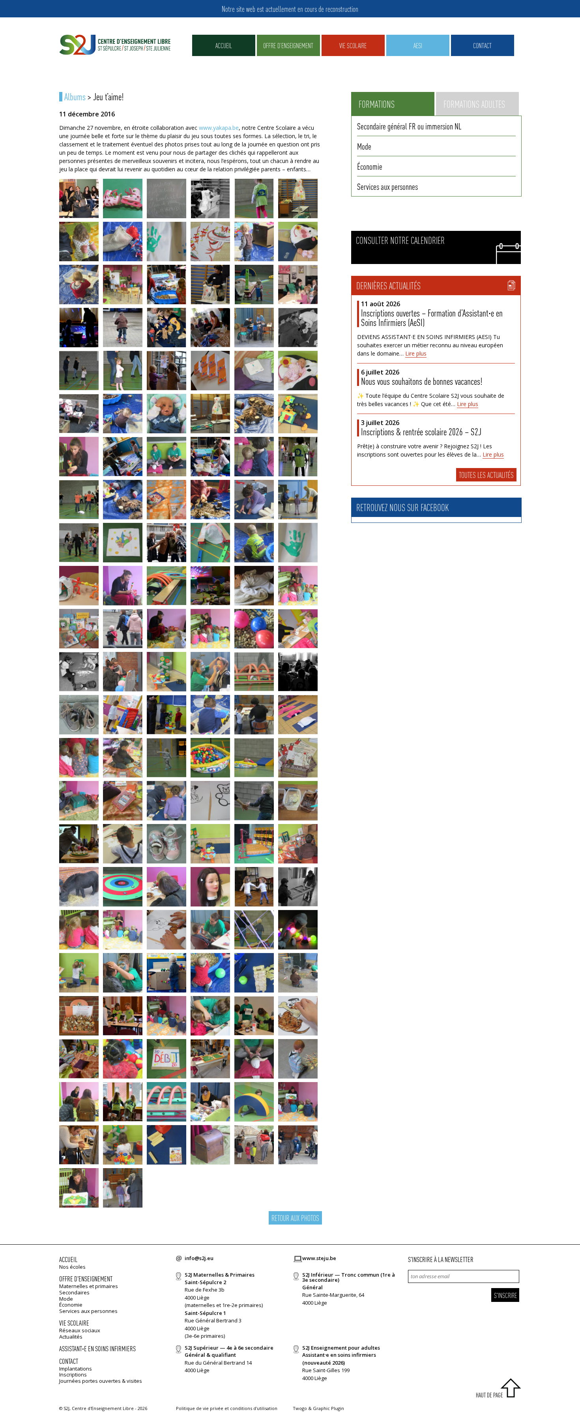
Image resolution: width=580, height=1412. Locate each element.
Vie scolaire (353, 45)
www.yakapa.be (219, 127)
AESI (417, 45)
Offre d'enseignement (85, 1278)
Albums (75, 96)
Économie (369, 166)
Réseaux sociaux (79, 1330)
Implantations (75, 1368)
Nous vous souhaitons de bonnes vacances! (421, 381)
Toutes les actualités (486, 475)
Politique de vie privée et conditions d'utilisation (226, 1408)
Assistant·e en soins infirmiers (97, 1348)
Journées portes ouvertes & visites (100, 1380)
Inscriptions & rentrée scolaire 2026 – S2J (421, 431)
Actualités (70, 1336)
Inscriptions (73, 1374)
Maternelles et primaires (88, 1286)
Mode (364, 146)
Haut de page (489, 1395)
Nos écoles (72, 1266)
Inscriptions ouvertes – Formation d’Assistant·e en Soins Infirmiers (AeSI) (432, 317)
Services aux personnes (387, 186)
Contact (482, 45)
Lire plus (416, 353)
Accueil (223, 45)
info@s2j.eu (199, 1258)
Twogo (300, 1408)
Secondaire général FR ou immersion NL (409, 125)
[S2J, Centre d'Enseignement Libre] (114, 45)
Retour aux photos (295, 1218)
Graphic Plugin (328, 1408)
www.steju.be (319, 1258)
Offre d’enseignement (288, 45)
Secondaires (74, 1292)
